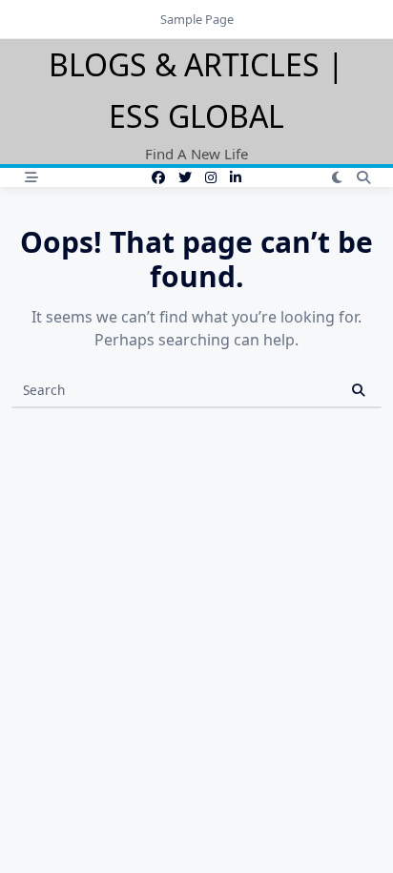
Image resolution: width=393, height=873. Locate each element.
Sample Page (197, 19)
